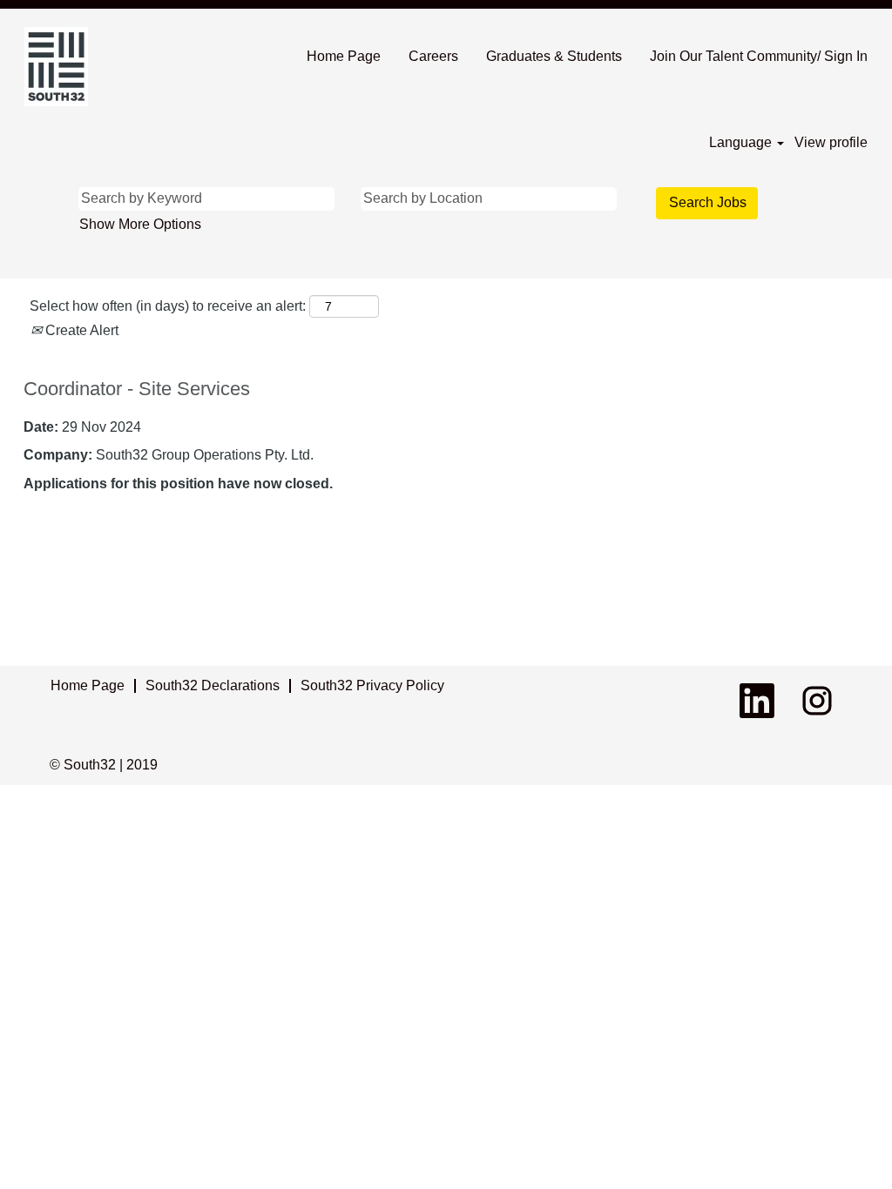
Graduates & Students (554, 56)
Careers (433, 56)
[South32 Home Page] (56, 66)
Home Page (344, 56)
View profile (831, 142)
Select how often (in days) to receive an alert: (168, 306)
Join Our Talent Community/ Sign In (759, 56)
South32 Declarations (212, 685)
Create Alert (80, 330)
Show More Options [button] (140, 224)
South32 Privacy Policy (372, 685)
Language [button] (742, 142)
